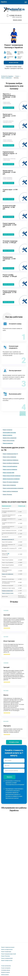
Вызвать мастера (13, 62)
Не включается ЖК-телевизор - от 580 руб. (9, 207)
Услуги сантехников (6, 965)
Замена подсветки (7, 435)
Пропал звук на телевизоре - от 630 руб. (9, 172)
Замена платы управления (9, 437)
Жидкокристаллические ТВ (8, 539)
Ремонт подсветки (7, 429)
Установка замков (5, 970)
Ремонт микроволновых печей (8, 953)
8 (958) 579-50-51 (15, 15)
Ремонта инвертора (8, 443)
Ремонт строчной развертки (10, 466)
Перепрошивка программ (9, 432)
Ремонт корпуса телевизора (10, 469)
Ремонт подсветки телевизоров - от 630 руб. (9, 225)
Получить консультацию (8, 107)
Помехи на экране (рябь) (7, 590)
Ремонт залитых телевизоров (10, 491)
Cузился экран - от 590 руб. (10, 190)
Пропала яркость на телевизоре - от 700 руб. (9, 134)
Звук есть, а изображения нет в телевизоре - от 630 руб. (9, 96)
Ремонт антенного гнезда (7, 593)
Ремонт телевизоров (6, 951)
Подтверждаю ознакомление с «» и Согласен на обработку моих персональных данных (14, 793)
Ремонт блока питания (8, 440)
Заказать (9, 777)
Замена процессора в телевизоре (11, 478)
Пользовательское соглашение (15, 784)
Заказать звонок (17, 20)
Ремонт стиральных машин (7, 947)
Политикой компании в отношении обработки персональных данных (12, 792)
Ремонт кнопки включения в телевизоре (13, 488)
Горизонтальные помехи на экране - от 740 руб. (10, 153)
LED (8, 553)
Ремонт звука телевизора (9, 485)
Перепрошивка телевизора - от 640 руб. (9, 258)
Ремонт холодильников (6, 949)
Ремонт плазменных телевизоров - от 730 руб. (9, 292)
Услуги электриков (5, 968)
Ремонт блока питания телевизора (11, 475)
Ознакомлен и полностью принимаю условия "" (14, 782)
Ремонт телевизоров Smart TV (10, 453)
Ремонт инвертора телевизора (10, 460)
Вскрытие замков (5, 972)
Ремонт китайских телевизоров (11, 463)
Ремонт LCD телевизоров (7, 574)
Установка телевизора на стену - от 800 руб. (10, 241)
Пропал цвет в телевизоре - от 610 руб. (9, 116)
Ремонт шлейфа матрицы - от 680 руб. (10, 275)
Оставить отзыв (14, 742)
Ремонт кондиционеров (7, 958)
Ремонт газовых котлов (6, 960)
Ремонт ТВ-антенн (7, 494)
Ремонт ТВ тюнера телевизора (10, 482)
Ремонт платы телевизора (9, 457)
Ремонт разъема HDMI (8, 472)
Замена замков (5, 974)
